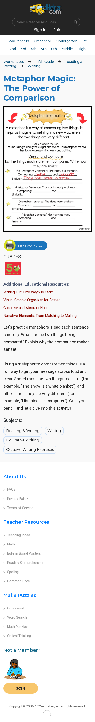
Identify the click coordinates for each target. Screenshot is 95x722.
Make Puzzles (19, 595)
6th (54, 49)
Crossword (15, 608)
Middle (67, 49)
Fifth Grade (45, 62)
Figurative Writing (22, 440)
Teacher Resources (26, 522)
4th (33, 49)
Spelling (13, 572)
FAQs (11, 489)
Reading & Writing (23, 431)
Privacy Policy (17, 499)
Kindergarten (66, 41)
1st (84, 41)
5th (44, 49)
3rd (23, 49)
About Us (14, 476)
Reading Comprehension (25, 563)
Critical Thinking (19, 636)
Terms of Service (20, 508)
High (81, 49)
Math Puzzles (17, 627)
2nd (12, 49)
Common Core (18, 581)
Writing (34, 66)
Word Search (17, 617)
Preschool (42, 41)
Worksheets (19, 41)
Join (20, 688)
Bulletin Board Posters (24, 553)
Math (11, 544)
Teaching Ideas (18, 535)
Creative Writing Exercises (30, 449)
